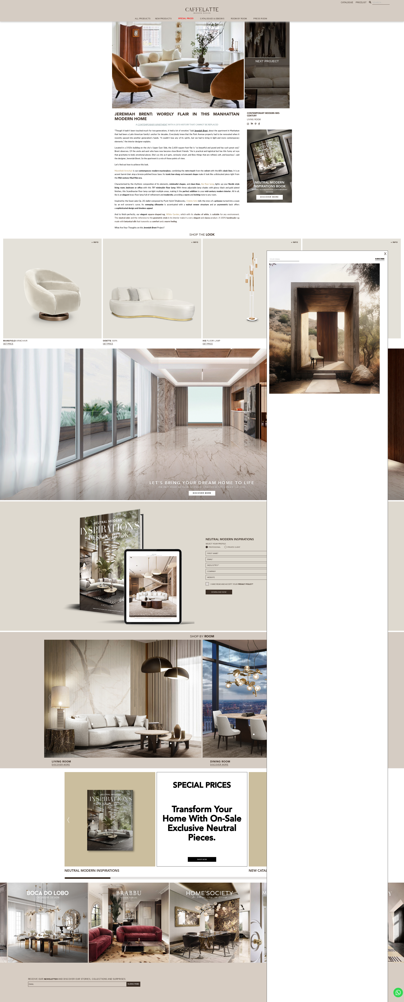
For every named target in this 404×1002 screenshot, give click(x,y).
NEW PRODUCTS (163, 19)
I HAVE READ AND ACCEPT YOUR (231, 584)
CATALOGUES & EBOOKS (212, 19)
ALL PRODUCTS (143, 19)
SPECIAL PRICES (186, 19)
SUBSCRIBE (133, 984)
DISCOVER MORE (269, 197)
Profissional (215, 547)
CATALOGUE (347, 2)
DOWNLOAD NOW (218, 592)
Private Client (233, 547)
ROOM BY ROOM (239, 19)
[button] (68, 820)
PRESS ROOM (260, 19)
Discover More (202, 493)
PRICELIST (361, 2)
